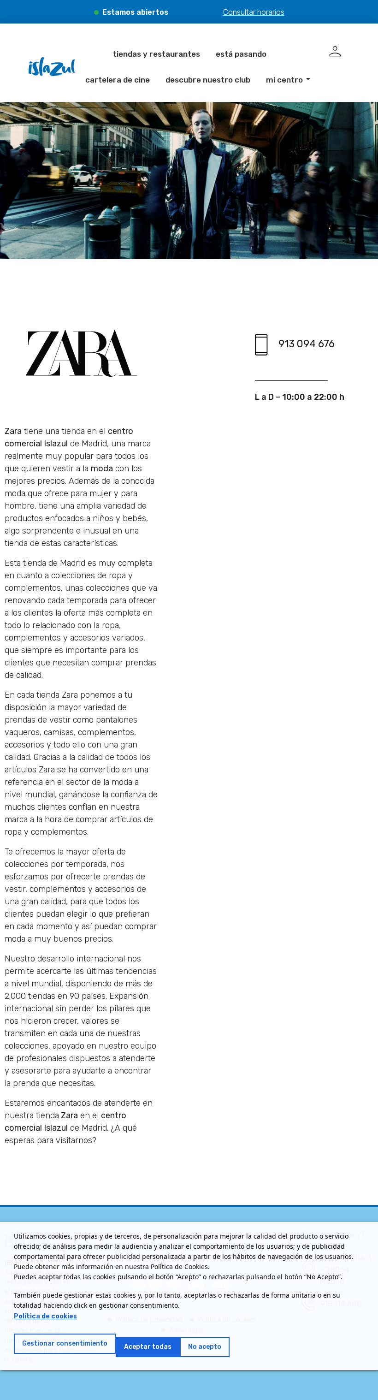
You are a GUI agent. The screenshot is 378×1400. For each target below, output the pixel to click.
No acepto (204, 1347)
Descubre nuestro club (207, 79)
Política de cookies (45, 1316)
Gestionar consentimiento (64, 1343)
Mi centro (284, 79)
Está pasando (241, 54)
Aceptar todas (147, 1347)
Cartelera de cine (117, 79)
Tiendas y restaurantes (156, 54)
